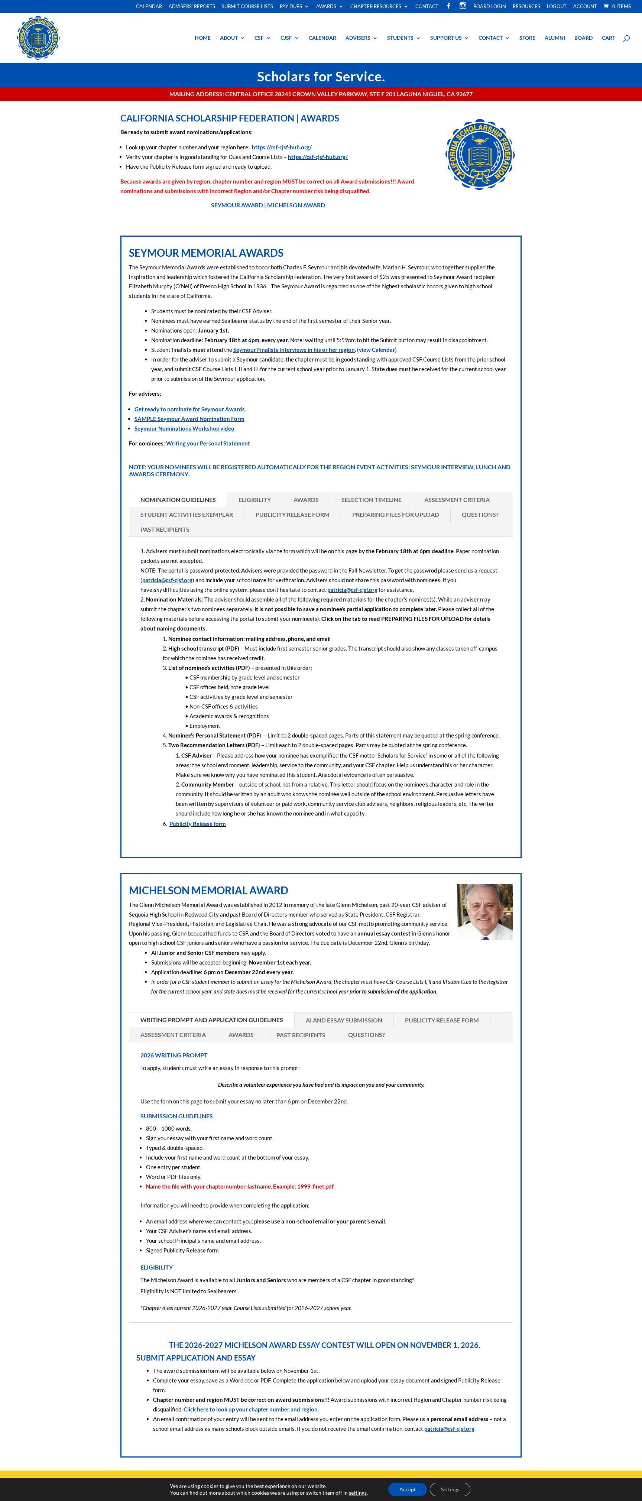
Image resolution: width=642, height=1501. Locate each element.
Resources (526, 6)
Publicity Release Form (293, 514)
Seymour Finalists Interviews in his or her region (294, 349)
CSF (259, 38)
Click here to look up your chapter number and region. (251, 1409)
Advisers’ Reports (192, 6)
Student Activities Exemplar (186, 514)
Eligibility (255, 499)
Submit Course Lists (247, 6)
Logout (557, 6)
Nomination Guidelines (178, 499)
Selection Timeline (371, 499)
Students (400, 38)
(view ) (377, 349)
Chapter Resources (375, 6)
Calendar (149, 6)
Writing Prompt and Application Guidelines (211, 1019)
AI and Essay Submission (344, 1020)
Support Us (446, 38)
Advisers (358, 38)
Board (583, 38)
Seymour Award (237, 204)
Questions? (480, 514)
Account (585, 6)
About (229, 38)
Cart (608, 38)
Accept (407, 1489)
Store (527, 38)
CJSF (286, 38)
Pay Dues (291, 6)
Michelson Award (296, 204)
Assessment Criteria (457, 499)
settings (358, 1492)
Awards (326, 6)
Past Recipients (164, 529)
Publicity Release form (197, 823)
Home (203, 38)
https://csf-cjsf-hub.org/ (282, 147)
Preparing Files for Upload (395, 514)
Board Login (489, 6)
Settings (450, 1489)
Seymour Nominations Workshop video (184, 428)
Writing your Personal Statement (208, 443)
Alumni (555, 38)
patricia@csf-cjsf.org (167, 580)
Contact (426, 6)
